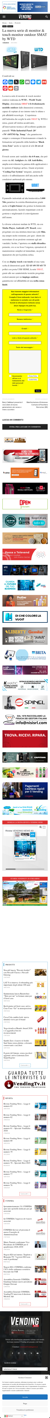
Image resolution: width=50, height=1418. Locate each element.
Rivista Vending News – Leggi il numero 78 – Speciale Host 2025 (17, 1161)
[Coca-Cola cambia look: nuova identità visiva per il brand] (40, 1019)
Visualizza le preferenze (25, 1410)
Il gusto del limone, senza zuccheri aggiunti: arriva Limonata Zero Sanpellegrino (18, 1055)
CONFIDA (9, 1201)
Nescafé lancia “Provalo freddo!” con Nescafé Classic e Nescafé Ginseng (17, 972)
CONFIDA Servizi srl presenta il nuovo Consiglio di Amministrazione (17, 1232)
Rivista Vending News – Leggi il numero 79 (17, 1150)
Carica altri (24, 1065)
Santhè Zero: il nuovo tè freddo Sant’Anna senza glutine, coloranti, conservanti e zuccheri (18, 1043)
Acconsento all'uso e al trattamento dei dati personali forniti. (18, 380)
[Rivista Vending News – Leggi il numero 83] (40, 1106)
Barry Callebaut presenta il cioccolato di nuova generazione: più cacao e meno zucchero (12, 406)
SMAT (34, 119)
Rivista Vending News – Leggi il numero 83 (17, 1104)
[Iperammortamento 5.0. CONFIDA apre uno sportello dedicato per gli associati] (40, 1208)
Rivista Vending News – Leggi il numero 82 (17, 1116)
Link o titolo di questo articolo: (25, 338)
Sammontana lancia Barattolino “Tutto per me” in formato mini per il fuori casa (18, 996)
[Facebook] (12, 1353)
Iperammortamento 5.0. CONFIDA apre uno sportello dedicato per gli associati (18, 1208)
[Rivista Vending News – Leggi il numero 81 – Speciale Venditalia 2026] (40, 1128)
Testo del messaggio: (25, 347)
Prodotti (17, 23)
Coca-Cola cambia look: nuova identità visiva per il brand (16, 1018)
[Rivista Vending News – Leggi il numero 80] (40, 1140)
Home (4, 23)
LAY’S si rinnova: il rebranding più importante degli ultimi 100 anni (18, 983)
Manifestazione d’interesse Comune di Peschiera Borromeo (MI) (37, 404)
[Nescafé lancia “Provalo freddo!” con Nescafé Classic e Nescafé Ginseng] (40, 972)
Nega (25, 1403)
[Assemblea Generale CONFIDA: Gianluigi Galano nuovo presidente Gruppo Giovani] (40, 1281)
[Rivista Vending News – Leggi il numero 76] (40, 1185)
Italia (11, 23)
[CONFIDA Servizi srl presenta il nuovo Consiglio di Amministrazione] (40, 1232)
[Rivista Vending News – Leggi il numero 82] (40, 1117)
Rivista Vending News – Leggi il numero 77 (17, 1172)
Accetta (25, 1397)
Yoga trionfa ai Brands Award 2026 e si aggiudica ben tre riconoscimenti (18, 1030)
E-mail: (25, 328)
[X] (31, 1353)
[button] (46, 1377)
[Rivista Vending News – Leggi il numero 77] (40, 1174)
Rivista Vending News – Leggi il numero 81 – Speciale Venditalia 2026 (17, 1128)
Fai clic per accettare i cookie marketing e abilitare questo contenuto (25, 893)
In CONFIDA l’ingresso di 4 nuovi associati (18, 1219)
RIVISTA (9, 1098)
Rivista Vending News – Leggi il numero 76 (17, 1183)
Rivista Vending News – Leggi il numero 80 (17, 1139)
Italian (10, 1416)
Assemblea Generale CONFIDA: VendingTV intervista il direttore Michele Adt (17, 1294)
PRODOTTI (10, 964)
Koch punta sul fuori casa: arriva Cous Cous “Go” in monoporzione (18, 1007)
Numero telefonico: (25, 319)
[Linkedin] (25, 1353)
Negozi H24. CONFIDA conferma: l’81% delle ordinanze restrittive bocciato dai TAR (18, 1269)
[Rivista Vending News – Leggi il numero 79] (40, 1151)
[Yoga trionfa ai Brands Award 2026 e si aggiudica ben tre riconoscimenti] (40, 1030)
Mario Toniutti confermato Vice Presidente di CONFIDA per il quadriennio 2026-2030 (17, 1244)
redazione (6, 43)
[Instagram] (18, 1353)
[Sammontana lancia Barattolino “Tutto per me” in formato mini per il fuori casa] (40, 996)
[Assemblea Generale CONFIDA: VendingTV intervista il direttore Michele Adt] (40, 1294)
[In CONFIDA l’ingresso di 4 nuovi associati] (40, 1221)
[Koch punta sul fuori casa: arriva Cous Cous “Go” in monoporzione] (40, 1008)
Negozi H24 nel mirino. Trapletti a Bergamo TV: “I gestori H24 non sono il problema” (18, 1257)
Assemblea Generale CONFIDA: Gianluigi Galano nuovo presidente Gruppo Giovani (18, 1281)
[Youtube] (37, 1353)
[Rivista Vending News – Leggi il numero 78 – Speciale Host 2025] (40, 1162)
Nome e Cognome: (25, 310)
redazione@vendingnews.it (29, 1347)
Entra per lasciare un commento (25, 427)
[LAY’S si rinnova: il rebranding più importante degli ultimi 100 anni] (40, 984)
